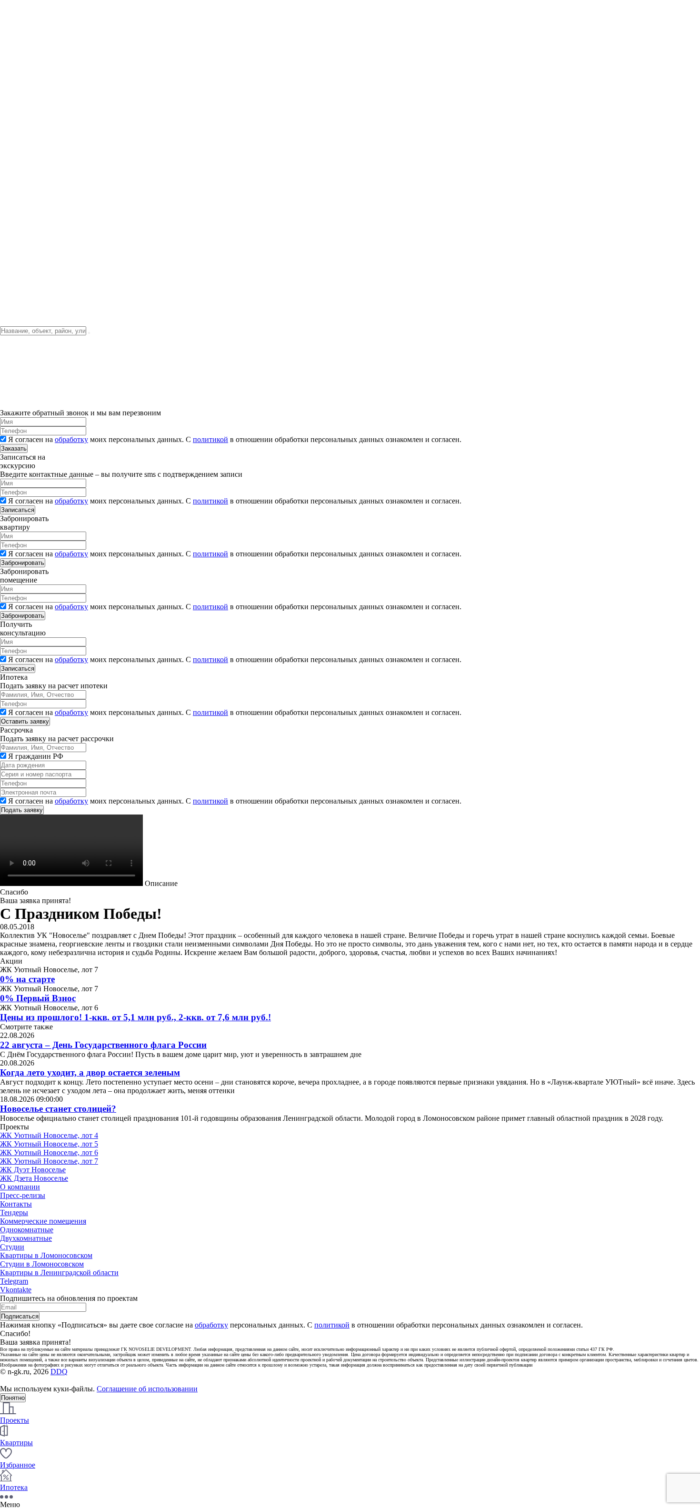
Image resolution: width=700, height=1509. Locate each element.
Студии (12, 1247)
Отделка (13, 145)
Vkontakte (15, 1290)
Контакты (16, 30)
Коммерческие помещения (43, 1221)
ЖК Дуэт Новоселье (33, 1170)
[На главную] (59, 102)
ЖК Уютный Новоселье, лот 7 (49, 1161)
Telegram (14, 1281)
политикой (210, 439)
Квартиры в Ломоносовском (46, 1255)
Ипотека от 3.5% (27, 283)
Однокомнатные (26, 1230)
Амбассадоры (22, 64)
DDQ (59, 1372)
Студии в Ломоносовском (42, 1264)
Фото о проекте (25, 119)
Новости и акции (28, 22)
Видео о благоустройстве (41, 223)
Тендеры (14, 128)
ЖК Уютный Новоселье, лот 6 (49, 1152)
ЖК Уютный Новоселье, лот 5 (49, 1144)
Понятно (13, 1397)
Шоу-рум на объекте (33, 47)
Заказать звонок (24, 176)
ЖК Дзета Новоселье (34, 1178)
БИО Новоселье (26, 56)
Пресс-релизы (22, 1195)
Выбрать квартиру (30, 154)
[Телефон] (10, 197)
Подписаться (20, 1316)
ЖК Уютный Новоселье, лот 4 (49, 1135)
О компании (20, 13)
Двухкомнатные (26, 1238)
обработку (71, 439)
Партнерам (18, 275)
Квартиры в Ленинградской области (59, 1272)
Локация (14, 136)
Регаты (11, 39)
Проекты (14, 111)
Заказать (14, 448)
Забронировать (22, 562)
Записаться (17, 509)
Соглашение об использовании (147, 1389)
